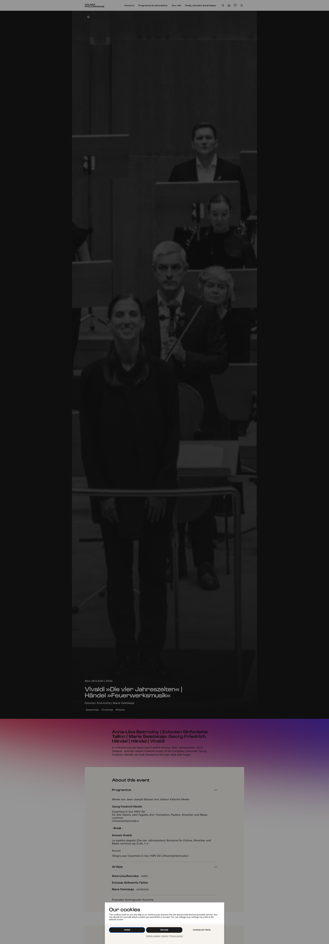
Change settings (202, 930)
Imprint (165, 936)
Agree (127, 930)
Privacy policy (176, 936)
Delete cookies (153, 936)
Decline (164, 930)
